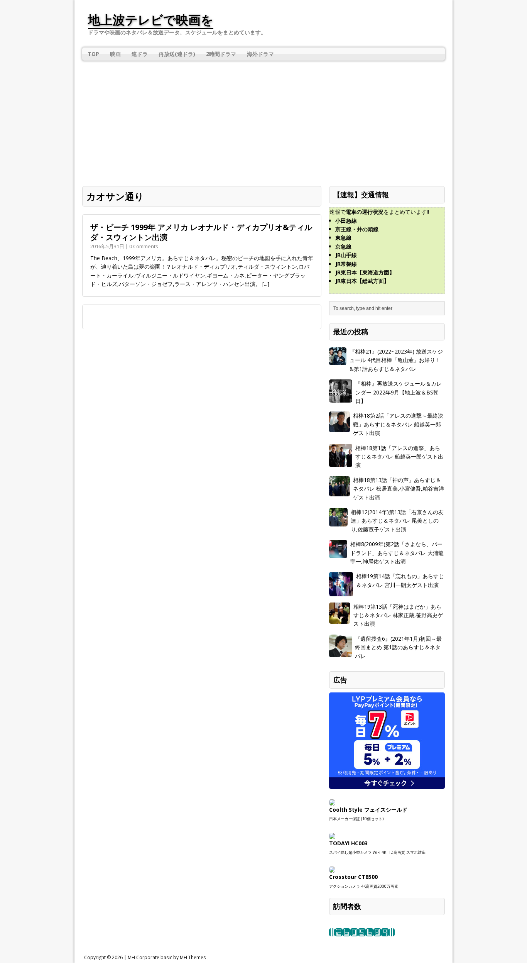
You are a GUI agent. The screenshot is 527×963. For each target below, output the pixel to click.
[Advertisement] (263, 120)
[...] (265, 284)
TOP (93, 54)
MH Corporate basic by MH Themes (167, 957)
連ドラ (140, 54)
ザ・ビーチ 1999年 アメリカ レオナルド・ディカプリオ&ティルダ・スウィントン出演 (201, 232)
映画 (115, 54)
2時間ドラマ (221, 54)
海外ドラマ (260, 54)
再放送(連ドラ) (177, 54)
